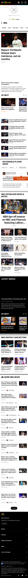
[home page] (6, 2)
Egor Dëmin (10, 502)
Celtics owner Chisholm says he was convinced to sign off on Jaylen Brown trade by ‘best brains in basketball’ (8, 470)
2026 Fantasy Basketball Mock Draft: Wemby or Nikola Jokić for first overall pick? (7, 350)
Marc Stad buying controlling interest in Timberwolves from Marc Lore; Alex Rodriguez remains (8, 396)
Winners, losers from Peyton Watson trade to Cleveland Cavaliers (9, 446)
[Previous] (23, 95)
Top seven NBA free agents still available (21, 238)
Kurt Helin (3, 62)
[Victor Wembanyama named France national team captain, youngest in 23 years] (23, 483)
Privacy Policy (23, 562)
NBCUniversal (9, 566)
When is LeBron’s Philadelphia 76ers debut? (20, 269)
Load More (14, 508)
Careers (7, 561)
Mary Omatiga (18, 272)
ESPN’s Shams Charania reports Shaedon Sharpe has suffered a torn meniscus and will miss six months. (11, 178)
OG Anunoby (10, 427)
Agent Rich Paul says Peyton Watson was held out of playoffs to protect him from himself (17, 140)
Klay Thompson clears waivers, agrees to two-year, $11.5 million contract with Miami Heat (17, 134)
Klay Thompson (11, 390)
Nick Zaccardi (4, 487)
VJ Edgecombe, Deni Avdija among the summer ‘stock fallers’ (21, 368)
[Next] (26, 95)
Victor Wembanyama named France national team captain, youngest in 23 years (9, 483)
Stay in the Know (5, 518)
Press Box (11, 562)
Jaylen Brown (10, 477)
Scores (9, 27)
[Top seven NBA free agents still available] (21, 232)
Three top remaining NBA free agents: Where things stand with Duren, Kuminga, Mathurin (18, 147)
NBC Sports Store (5, 562)
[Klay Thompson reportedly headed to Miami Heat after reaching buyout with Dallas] (23, 383)
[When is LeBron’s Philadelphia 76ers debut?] (21, 261)
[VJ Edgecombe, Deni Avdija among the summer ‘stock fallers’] (21, 360)
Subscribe (4, 523)
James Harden (11, 440)
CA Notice (14, 563)
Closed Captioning (14, 561)
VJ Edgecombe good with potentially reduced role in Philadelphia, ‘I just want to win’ (17, 127)
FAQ (19, 561)
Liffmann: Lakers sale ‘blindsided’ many (6, 269)
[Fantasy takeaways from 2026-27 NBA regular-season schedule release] (21, 343)
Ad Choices (17, 562)
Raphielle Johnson (5, 354)
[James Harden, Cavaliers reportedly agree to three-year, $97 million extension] (23, 433)
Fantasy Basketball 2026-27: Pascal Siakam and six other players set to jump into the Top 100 (7, 368)
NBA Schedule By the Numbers (20, 254)
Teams (21, 27)
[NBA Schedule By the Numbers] (21, 247)
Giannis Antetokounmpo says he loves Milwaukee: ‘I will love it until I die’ (18, 120)
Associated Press (5, 462)
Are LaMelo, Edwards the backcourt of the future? (6, 254)
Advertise (3, 561)
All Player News (22, 167)
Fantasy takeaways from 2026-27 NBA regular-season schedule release (20, 350)
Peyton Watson (11, 452)
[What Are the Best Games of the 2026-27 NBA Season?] (7, 232)
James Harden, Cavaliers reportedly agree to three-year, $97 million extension (9, 433)
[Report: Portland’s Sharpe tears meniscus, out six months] (14, 40)
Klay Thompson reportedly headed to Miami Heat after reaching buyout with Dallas (9, 383)
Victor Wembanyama (12, 415)
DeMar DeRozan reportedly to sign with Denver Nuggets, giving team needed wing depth (18, 154)
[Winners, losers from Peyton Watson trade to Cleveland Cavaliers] (23, 446)
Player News (15, 27)
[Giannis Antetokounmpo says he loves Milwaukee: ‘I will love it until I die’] (4, 121)
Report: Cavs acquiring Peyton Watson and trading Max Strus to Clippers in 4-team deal (9, 458)
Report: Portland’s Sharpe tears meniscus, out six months (11, 54)
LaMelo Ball (10, 402)
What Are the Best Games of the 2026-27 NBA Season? (7, 239)
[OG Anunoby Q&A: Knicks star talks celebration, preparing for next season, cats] (23, 421)
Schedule (4, 27)
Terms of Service (20, 563)
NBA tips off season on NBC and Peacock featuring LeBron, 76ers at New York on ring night (14, 219)
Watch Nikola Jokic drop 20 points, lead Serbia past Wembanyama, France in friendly (9, 408)
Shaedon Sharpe (11, 173)
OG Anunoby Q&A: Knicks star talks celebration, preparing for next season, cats (9, 421)
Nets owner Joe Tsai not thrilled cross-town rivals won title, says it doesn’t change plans (8, 495)
